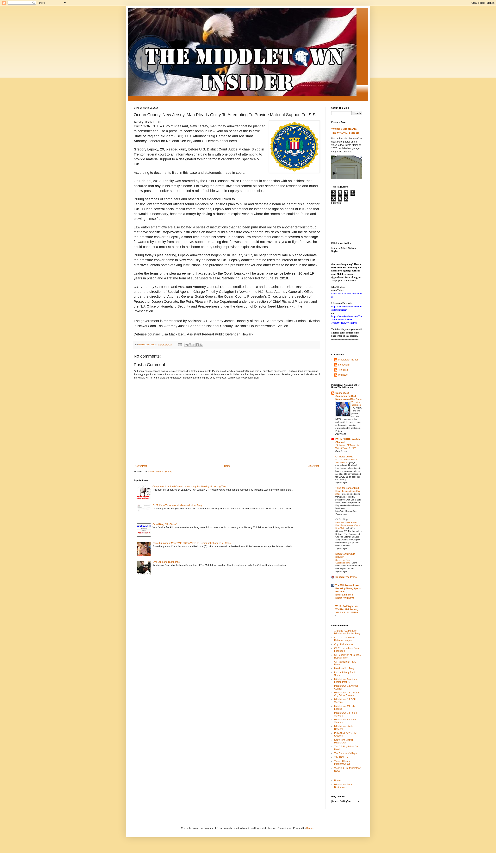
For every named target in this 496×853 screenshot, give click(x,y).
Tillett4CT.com (341, 757)
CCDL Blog (341, 519)
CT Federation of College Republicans (347, 656)
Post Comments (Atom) (160, 471)
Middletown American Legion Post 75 (345, 680)
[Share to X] (193, 345)
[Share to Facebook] (197, 345)
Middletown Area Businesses (343, 786)
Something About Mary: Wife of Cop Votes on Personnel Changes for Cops (191, 543)
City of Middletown (344, 644)
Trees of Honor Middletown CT (342, 762)
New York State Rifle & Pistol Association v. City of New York (347, 525)
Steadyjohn (344, 364)
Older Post (313, 466)
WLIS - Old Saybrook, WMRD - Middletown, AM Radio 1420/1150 (346, 609)
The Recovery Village (345, 753)
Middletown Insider (348, 359)
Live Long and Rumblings (166, 562)
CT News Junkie (344, 456)
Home (227, 466)
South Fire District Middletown (343, 741)
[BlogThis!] (190, 345)
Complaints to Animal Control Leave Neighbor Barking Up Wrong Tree (189, 486)
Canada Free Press (346, 577)
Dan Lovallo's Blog (344, 668)
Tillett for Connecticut (347, 488)
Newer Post (141, 466)
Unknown (343, 374)
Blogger (310, 828)
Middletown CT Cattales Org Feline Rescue (346, 694)
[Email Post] (179, 344)
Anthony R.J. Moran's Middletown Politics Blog (347, 632)
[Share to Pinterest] (201, 345)
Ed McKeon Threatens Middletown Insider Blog (177, 505)
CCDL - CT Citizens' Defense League (344, 639)
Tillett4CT (343, 369)
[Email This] (186, 345)
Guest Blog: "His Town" (164, 524)
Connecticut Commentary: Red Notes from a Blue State (348, 396)
